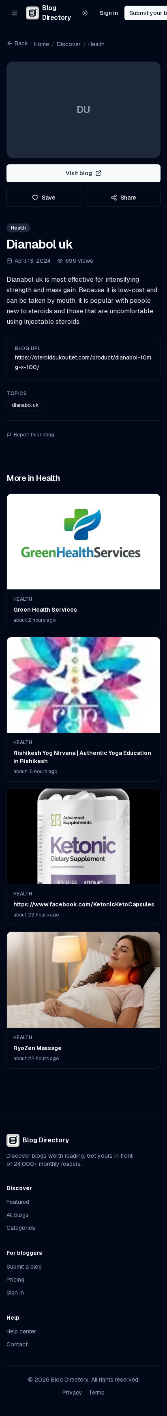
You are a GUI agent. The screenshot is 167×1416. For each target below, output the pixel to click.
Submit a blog (24, 1266)
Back (21, 43)
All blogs (17, 1214)
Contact (17, 1344)
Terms (97, 1392)
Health (96, 44)
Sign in (109, 13)
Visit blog (79, 173)
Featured (17, 1202)
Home (41, 44)
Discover (69, 44)
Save (49, 197)
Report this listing (34, 435)
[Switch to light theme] (85, 13)
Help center (21, 1331)
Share (128, 197)
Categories (20, 1227)
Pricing (15, 1279)
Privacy (72, 1392)
